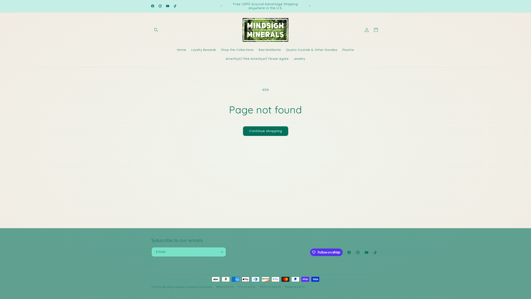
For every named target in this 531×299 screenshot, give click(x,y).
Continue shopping (265, 131)
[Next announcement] (309, 6)
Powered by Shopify (199, 287)
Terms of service (270, 286)
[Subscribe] (221, 252)
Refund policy (225, 286)
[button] (156, 29)
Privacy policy (247, 286)
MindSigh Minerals (174, 287)
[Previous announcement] (221, 6)
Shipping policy (295, 286)
